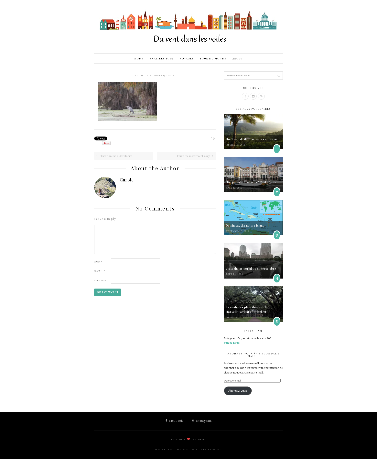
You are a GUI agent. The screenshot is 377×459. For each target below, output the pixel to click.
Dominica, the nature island (245, 225)
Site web (100, 280)
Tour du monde (213, 58)
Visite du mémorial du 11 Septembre (251, 268)
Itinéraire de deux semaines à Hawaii (251, 139)
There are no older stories (116, 156)
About (237, 58)
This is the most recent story (193, 156)
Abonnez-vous (237, 390)
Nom (98, 261)
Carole (143, 75)
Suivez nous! (232, 342)
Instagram (203, 420)
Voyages (187, 58)
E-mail (99, 271)
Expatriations (162, 58)
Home (139, 58)
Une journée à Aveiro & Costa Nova (251, 182)
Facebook (175, 420)
